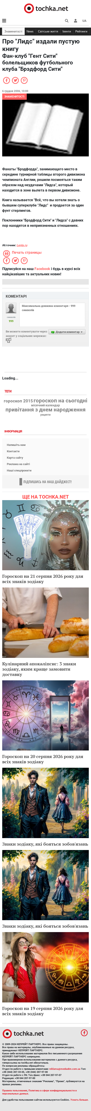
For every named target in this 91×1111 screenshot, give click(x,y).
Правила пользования (14, 1090)
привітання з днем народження (45, 409)
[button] (75, 20)
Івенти (67, 31)
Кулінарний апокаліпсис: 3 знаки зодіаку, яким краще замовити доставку (39, 669)
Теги (8, 391)
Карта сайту (15, 457)
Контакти (13, 451)
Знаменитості (13, 31)
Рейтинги (81, 31)
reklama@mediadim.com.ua (64, 1069)
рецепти (45, 414)
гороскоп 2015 (18, 401)
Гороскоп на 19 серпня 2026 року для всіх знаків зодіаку (42, 1011)
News (30, 31)
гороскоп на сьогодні (60, 400)
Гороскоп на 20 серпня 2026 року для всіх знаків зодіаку (42, 759)
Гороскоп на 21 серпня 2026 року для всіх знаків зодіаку (42, 578)
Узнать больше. (79, 1099)
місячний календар (45, 405)
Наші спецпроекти (19, 470)
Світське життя (48, 31)
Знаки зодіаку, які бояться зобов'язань (45, 844)
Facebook (42, 269)
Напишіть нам (16, 445)
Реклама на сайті (18, 464)
